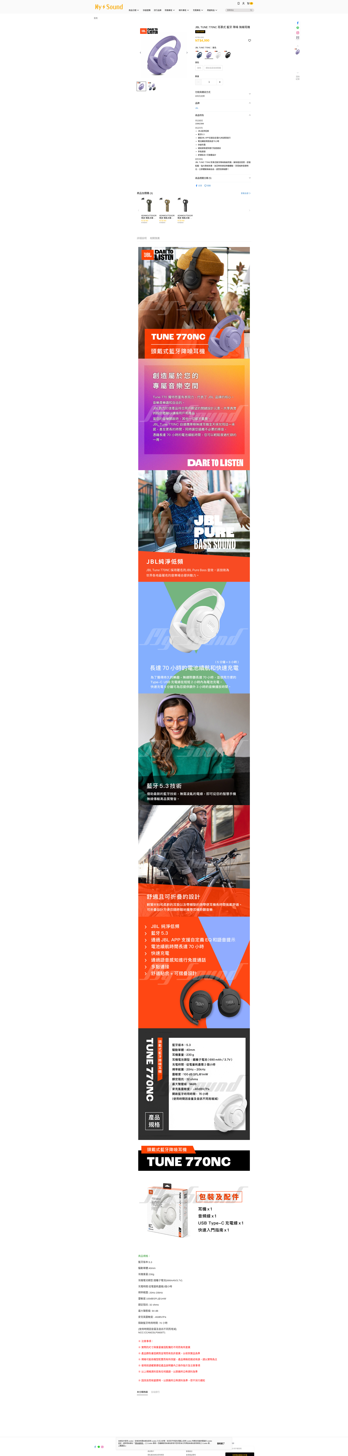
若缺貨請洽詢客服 (213, 68)
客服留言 (189, 1451)
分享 (200, 186)
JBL (196, 108)
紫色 (199, 68)
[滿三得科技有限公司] (109, 7)
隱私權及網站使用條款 (156, 1455)
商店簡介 (151, 1451)
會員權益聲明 (191, 1455)
